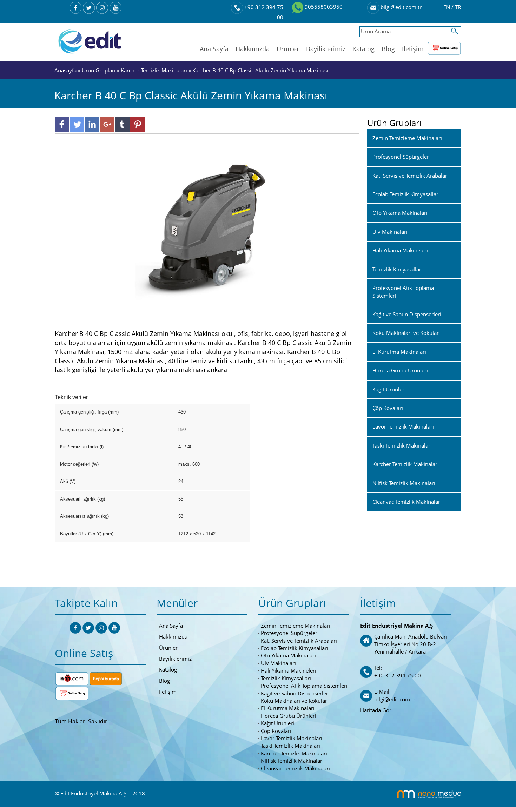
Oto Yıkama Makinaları (288, 655)
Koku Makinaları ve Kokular (294, 700)
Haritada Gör (375, 710)
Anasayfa (66, 70)
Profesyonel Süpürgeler (289, 632)
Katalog (363, 49)
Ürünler (288, 49)
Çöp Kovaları (276, 730)
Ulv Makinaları (278, 663)
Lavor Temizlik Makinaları (291, 738)
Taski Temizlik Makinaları (290, 745)
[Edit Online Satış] (444, 46)
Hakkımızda (253, 49)
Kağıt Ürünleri (277, 723)
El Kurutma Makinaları (288, 708)
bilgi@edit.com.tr (400, 7)
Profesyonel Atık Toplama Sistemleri (304, 685)
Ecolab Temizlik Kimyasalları (294, 647)
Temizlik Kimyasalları (286, 678)
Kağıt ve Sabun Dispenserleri (295, 693)
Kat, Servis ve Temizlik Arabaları (299, 640)
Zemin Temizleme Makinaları (295, 625)
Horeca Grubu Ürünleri (288, 715)
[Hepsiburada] (106, 677)
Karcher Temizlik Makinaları (154, 70)
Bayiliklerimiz (325, 49)
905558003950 (323, 6)
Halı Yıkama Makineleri (288, 670)
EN (447, 7)
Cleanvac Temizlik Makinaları (295, 768)
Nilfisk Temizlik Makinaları (292, 760)
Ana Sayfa (214, 49)
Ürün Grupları (99, 70)
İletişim (413, 49)
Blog (388, 49)
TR (458, 7)
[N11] (71, 677)
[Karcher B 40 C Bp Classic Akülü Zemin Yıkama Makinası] (207, 226)
